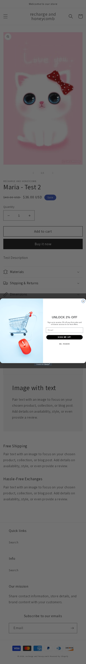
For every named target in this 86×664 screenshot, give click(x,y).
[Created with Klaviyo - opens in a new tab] (43, 364)
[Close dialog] (83, 301)
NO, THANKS (64, 344)
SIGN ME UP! (64, 337)
